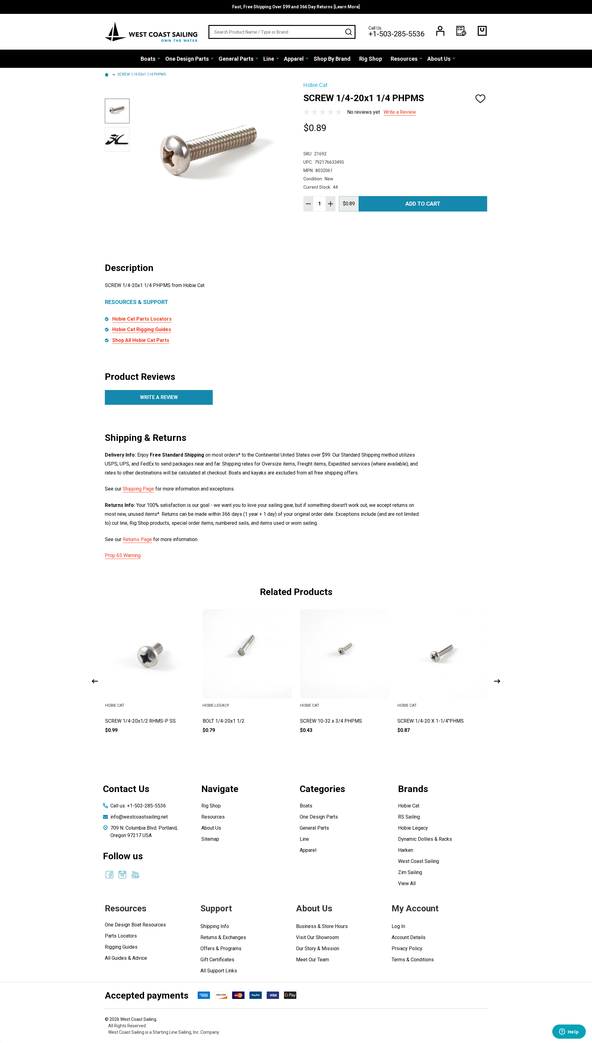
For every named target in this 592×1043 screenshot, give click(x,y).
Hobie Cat (408, 806)
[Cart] (482, 31)
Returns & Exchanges (223, 937)
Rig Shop (370, 58)
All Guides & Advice (126, 958)
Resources (404, 58)
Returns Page (137, 539)
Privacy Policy (407, 948)
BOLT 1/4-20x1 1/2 (321, 721)
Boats (148, 58)
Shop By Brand (332, 58)
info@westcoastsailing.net (139, 817)
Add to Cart (422, 203)
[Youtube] (135, 874)
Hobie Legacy (413, 828)
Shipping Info (214, 926)
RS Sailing (409, 817)
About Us (438, 58)
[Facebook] (109, 874)
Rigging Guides (121, 947)
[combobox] (282, 32)
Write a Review (400, 112)
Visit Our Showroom (317, 937)
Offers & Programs (220, 948)
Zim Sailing (410, 872)
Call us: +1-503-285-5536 (138, 806)
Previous (95, 681)
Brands (413, 788)
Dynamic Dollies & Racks (425, 839)
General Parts (236, 58)
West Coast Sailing (418, 861)
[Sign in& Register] (440, 31)
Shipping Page (138, 489)
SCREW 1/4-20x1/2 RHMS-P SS (238, 721)
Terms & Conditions (413, 960)
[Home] (107, 74)
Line (268, 58)
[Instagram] (122, 874)
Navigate (219, 788)
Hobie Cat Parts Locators (142, 319)
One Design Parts (187, 58)
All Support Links (218, 971)
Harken (405, 850)
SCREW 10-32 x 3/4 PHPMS (428, 721)
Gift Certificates (217, 960)
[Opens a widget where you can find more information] (569, 1032)
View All (407, 883)
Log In (398, 926)
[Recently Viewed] (461, 31)
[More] (158, 58)
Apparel (294, 58)
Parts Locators (121, 936)
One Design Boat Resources (135, 925)
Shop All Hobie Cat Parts (140, 340)
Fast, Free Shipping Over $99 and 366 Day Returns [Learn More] (296, 6)
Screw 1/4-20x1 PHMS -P (133, 721)
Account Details (409, 937)
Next (497, 681)
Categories (322, 788)
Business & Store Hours (322, 926)
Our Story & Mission (317, 948)
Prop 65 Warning (123, 555)
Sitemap (210, 839)
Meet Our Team (312, 960)
